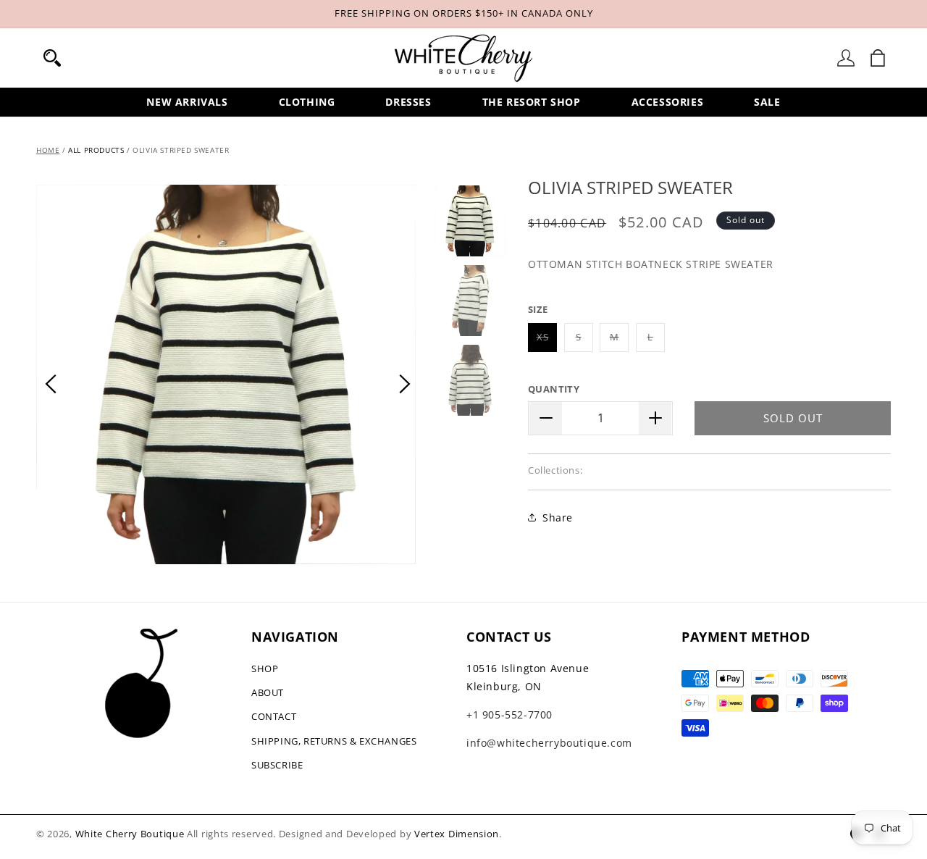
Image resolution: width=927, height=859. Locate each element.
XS (547, 341)
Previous (50, 383)
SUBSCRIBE (277, 764)
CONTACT (273, 716)
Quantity (553, 388)
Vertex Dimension (456, 833)
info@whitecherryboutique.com (549, 743)
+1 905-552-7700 (509, 714)
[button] (52, 58)
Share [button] (557, 517)
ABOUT (267, 692)
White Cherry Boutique (130, 833)
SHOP (264, 668)
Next (404, 383)
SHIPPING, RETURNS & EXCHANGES (333, 740)
